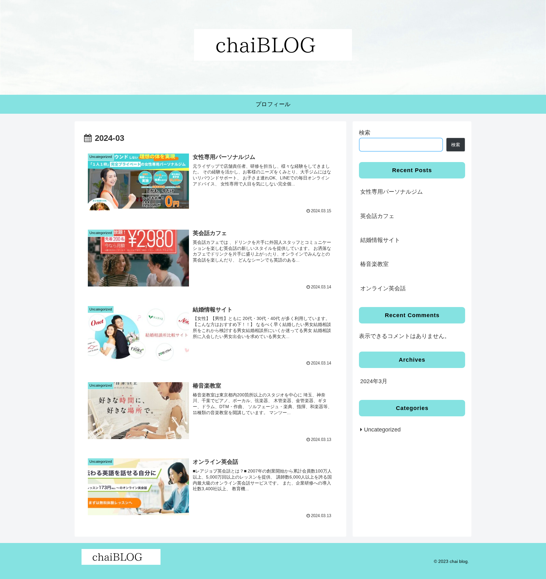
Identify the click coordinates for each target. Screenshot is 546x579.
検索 (364, 133)
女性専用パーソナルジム (391, 192)
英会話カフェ (377, 216)
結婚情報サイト (380, 240)
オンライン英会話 (383, 288)
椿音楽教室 (374, 264)
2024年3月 (373, 381)
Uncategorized (382, 429)
